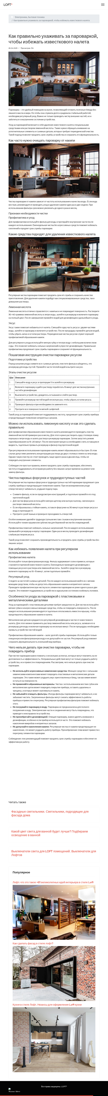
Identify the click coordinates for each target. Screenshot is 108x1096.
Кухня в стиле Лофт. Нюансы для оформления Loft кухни (47, 1004)
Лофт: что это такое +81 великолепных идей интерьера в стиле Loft (53, 882)
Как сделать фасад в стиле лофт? (33, 943)
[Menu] (102, 4)
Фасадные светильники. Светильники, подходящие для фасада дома (50, 813)
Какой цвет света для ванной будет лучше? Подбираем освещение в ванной (49, 833)
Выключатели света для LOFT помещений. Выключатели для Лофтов (53, 853)
